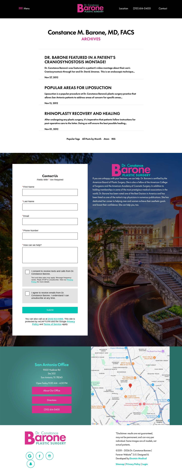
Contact (163, 8)
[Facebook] (40, 456)
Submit (50, 310)
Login (145, 464)
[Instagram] (49, 456)
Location (123, 8)
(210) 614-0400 (55, 319)
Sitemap (120, 464)
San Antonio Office (52, 364)
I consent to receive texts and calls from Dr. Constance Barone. (52, 276)
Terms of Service (53, 324)
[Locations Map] (130, 385)
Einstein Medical (138, 458)
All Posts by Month (91, 138)
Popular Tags (73, 138)
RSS (113, 138)
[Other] (30, 456)
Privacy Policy (133, 464)
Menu (27, 8)
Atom (106, 138)
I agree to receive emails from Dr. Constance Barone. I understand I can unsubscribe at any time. (50, 295)
